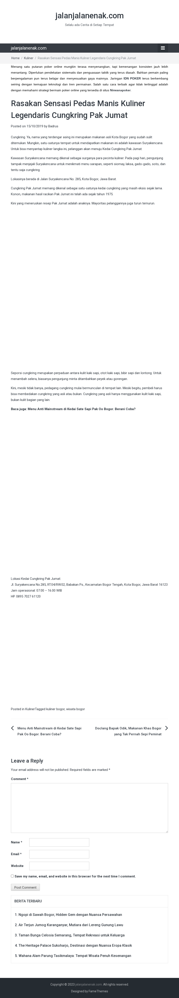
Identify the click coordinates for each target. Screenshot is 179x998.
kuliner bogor (55, 709)
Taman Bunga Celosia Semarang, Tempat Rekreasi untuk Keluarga (72, 935)
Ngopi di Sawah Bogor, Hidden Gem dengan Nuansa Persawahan (70, 915)
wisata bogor (75, 709)
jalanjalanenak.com (89, 15)
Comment (19, 779)
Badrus (53, 126)
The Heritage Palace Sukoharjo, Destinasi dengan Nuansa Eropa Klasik (75, 945)
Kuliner (28, 58)
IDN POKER (132, 78)
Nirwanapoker (120, 90)
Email (16, 854)
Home (15, 58)
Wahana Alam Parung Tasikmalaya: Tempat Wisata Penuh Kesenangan (75, 956)
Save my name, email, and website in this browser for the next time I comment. (75, 876)
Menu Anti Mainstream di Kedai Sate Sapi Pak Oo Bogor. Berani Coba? (82, 409)
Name (16, 842)
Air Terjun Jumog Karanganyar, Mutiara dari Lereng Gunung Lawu (71, 925)
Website (17, 866)
